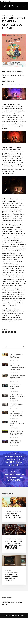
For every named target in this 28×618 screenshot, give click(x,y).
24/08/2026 (14, 372)
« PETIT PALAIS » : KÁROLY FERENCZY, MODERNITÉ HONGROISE (17, 377)
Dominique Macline (12, 572)
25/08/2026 (14, 360)
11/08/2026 (14, 445)
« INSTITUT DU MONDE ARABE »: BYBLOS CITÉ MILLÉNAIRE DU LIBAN (16, 433)
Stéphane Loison (7, 15)
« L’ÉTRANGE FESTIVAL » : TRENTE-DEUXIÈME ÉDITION (17, 386)
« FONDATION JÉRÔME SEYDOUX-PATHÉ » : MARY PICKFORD (17, 396)
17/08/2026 (14, 408)
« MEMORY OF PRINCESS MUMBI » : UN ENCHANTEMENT (17, 356)
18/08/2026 (14, 400)
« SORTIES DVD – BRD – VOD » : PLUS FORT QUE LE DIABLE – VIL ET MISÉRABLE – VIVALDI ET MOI (14, 545)
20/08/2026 (14, 391)
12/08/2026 (14, 437)
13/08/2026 (14, 427)
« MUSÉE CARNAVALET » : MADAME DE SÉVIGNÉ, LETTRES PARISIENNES (17, 413)
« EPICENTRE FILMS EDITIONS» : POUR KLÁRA (17, 423)
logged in (13, 602)
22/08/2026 (14, 381)
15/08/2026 (14, 418)
